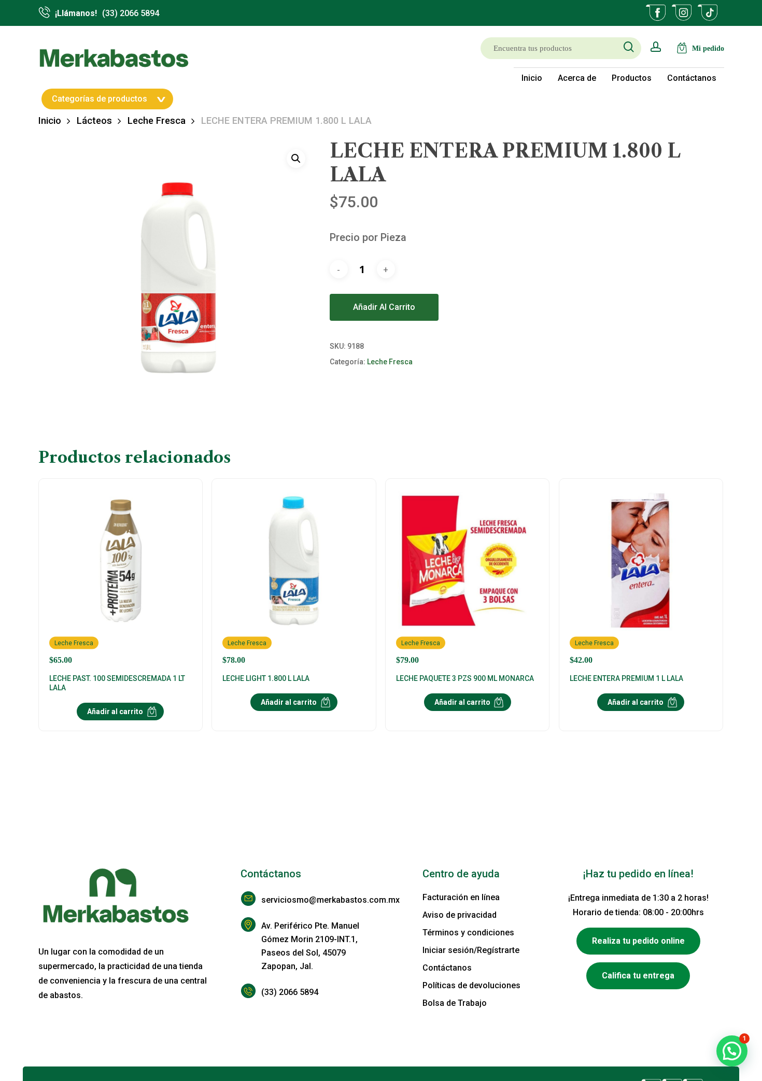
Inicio (49, 120)
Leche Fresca (157, 120)
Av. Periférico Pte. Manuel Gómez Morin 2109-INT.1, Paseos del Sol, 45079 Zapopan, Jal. (310, 946)
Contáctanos (447, 968)
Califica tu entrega (638, 975)
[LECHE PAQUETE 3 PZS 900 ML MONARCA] (467, 577)
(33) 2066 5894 (289, 992)
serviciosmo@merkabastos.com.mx (321, 900)
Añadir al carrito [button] (115, 711)
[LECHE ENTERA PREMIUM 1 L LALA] (641, 577)
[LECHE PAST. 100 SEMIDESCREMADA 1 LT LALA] (120, 577)
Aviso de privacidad (459, 915)
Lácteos (94, 120)
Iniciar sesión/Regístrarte (470, 950)
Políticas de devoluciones (471, 985)
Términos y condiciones (468, 932)
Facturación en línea (461, 897)
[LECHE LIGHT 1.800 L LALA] (293, 577)
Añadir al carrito (384, 307)
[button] (296, 158)
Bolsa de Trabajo (454, 1003)
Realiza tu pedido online (638, 941)
